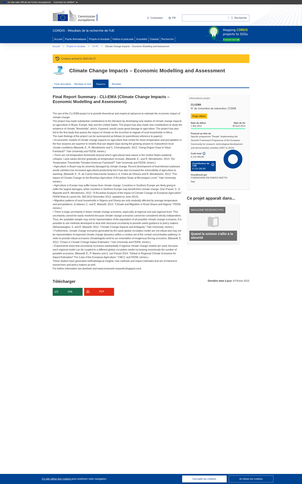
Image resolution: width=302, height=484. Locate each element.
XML (70, 291)
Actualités (141, 39)
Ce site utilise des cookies (57, 479)
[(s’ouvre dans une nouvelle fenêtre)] (78, 15)
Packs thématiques (75, 39)
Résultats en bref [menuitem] (82, 84)
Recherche (167, 39)
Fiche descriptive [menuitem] (62, 84)
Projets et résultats (99, 39)
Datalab (154, 39)
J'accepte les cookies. (204, 479)
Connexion (157, 18)
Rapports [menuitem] (100, 84)
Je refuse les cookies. (251, 479)
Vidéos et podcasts (123, 39)
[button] (172, 17)
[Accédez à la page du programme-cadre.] (58, 70)
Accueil (58, 39)
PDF (101, 291)
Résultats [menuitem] (116, 84)
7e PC (95, 46)
